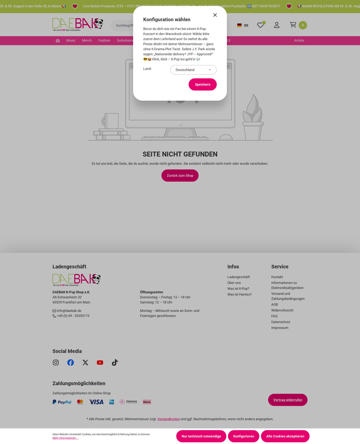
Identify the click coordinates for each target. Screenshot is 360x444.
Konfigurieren (243, 436)
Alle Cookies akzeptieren (285, 436)
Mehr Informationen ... (65, 438)
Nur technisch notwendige (201, 436)
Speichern (202, 84)
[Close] (215, 15)
